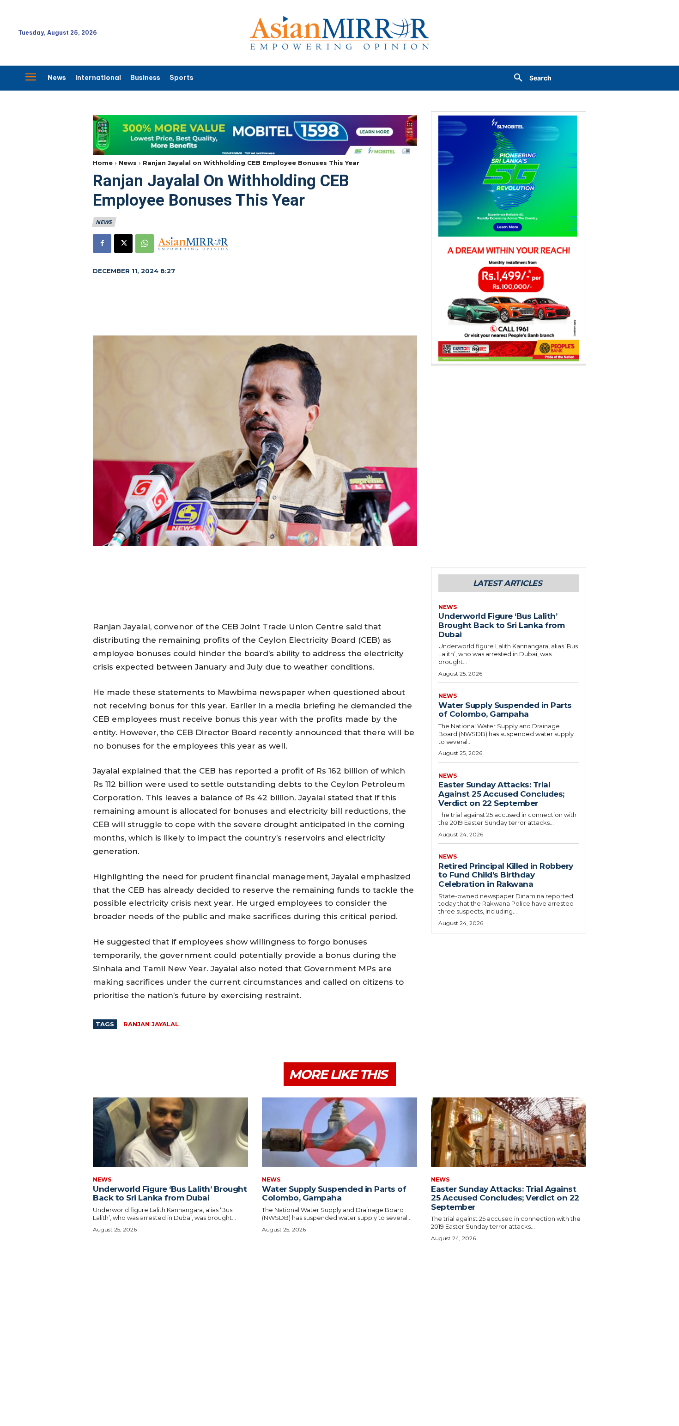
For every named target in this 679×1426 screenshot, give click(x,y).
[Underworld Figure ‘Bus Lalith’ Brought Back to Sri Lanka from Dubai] (170, 1132)
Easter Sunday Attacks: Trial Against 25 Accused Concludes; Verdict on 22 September (501, 793)
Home (103, 162)
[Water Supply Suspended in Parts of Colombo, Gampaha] (339, 1132)
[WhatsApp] (144, 243)
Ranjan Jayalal (151, 1024)
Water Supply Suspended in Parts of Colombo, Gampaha (505, 710)
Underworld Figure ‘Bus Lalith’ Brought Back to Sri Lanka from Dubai (501, 625)
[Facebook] (102, 243)
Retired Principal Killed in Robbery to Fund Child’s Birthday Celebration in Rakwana (505, 875)
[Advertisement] (255, 306)
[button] (529, 78)
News (128, 162)
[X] (123, 243)
